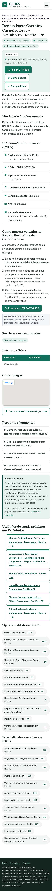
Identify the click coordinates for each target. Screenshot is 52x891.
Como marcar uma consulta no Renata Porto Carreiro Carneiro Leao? (25, 431)
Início (4, 15)
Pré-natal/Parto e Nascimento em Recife (25, 767)
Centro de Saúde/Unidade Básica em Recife (25, 651)
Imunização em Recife (17, 776)
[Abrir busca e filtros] (47, 5)
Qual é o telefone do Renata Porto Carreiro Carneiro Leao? (24, 443)
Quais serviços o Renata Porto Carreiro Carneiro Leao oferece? (22, 467)
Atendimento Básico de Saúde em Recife (25, 750)
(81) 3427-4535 (20, 69)
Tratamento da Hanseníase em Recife (25, 817)
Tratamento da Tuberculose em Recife (25, 808)
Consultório (42, 40)
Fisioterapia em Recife (17, 831)
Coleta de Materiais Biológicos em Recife (25, 784)
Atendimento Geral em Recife (21, 824)
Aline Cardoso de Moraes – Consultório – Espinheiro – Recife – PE (27, 613)
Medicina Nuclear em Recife (20, 800)
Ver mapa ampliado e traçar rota (28, 411)
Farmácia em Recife (16, 670)
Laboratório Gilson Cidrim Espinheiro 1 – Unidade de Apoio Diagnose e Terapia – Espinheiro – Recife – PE (28, 560)
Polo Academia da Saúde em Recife (23, 691)
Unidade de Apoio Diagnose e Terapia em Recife (25, 662)
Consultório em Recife (18, 633)
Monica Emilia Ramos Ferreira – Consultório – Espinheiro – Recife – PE (27, 542)
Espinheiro (24, 15)
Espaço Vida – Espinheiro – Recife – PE (27, 575)
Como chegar (18, 78)
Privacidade (15, 863)
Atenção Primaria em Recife (20, 793)
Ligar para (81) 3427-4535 (23, 308)
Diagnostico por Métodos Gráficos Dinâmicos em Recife (25, 839)
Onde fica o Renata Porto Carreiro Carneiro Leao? (24, 455)
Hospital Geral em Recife (18, 677)
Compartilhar (18, 86)
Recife (15, 15)
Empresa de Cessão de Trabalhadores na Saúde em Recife (25, 710)
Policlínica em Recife (16, 719)
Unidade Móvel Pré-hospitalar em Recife (25, 700)
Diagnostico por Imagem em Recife (24, 759)
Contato (26, 863)
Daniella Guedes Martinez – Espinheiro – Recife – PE (24, 587)
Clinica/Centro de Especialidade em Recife (25, 641)
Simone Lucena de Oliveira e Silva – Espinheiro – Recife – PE (26, 599)
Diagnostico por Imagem (18, 46)
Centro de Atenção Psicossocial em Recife (25, 727)
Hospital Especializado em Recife (22, 684)
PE (9, 15)
